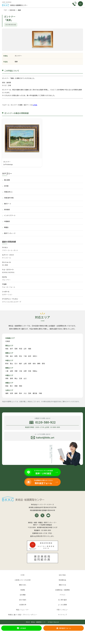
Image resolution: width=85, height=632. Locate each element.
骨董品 (6, 227)
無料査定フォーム (65, 628)
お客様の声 (22, 605)
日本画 (6, 186)
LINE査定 (23, 628)
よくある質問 (62, 605)
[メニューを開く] (80, 3)
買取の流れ (22, 585)
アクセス (62, 595)
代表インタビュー (62, 610)
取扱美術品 (62, 580)
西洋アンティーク (9, 233)
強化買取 (7, 180)
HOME (23, 575)
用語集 (22, 590)
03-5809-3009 (46, 530)
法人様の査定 (62, 600)
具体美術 (7, 209)
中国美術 (7, 221)
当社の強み (62, 575)
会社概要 (23, 595)
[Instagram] (37, 515)
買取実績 (12, 10)
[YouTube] (48, 515)
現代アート (7, 204)
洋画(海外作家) (9, 198)
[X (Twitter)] (42, 515)
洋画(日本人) (8, 192)
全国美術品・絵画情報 (62, 590)
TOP (5, 10)
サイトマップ (62, 615)
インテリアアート (10, 215)
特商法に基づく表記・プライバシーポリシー (22, 615)
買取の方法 (62, 585)
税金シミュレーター (22, 610)
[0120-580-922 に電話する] (74, 4)
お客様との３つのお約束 (23, 580)
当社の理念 (22, 600)
